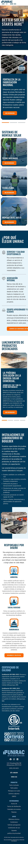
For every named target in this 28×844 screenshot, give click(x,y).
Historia (14, 801)
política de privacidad (14, 833)
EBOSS (14, 796)
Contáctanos (14, 822)
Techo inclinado (14, 785)
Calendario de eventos (14, 809)
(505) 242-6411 (14, 768)
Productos (14, 782)
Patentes (14, 812)
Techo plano (14, 788)
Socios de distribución (14, 806)
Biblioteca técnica (14, 819)
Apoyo (14, 816)
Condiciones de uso (14, 828)
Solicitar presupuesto (14, 825)
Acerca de (14, 803)
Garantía (14, 830)
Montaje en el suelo (14, 791)
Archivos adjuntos (14, 793)
